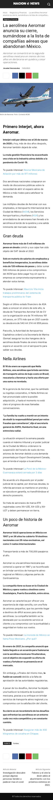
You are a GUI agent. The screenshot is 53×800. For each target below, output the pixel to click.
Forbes (16, 743)
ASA (35, 215)
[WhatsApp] (35, 76)
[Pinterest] (29, 76)
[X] (22, 76)
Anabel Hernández (11, 68)
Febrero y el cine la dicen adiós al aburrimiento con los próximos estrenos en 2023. (39, 778)
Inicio (5, 12)
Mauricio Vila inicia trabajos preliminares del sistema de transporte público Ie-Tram (23, 293)
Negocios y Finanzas (18, 12)
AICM (26, 211)
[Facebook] (15, 76)
